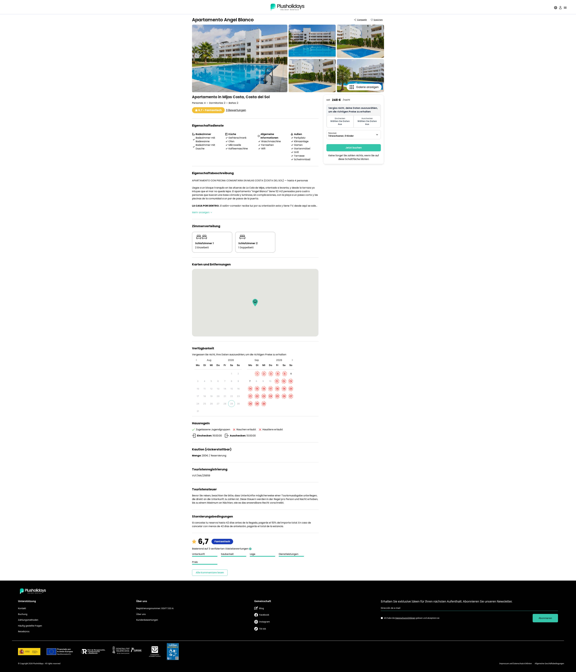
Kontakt (22, 608)
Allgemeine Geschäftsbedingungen (549, 663)
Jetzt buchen (353, 147)
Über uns (141, 614)
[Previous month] (196, 360)
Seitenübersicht (489, 663)
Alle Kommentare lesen (210, 572)
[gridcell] (231, 373)
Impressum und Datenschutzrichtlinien (515, 663)
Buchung (22, 614)
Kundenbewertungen (147, 619)
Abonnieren (545, 618)
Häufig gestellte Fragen (30, 625)
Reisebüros (23, 631)
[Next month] (292, 360)
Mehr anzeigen (200, 212)
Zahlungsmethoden (28, 619)
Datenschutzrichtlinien (405, 618)
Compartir (362, 19)
